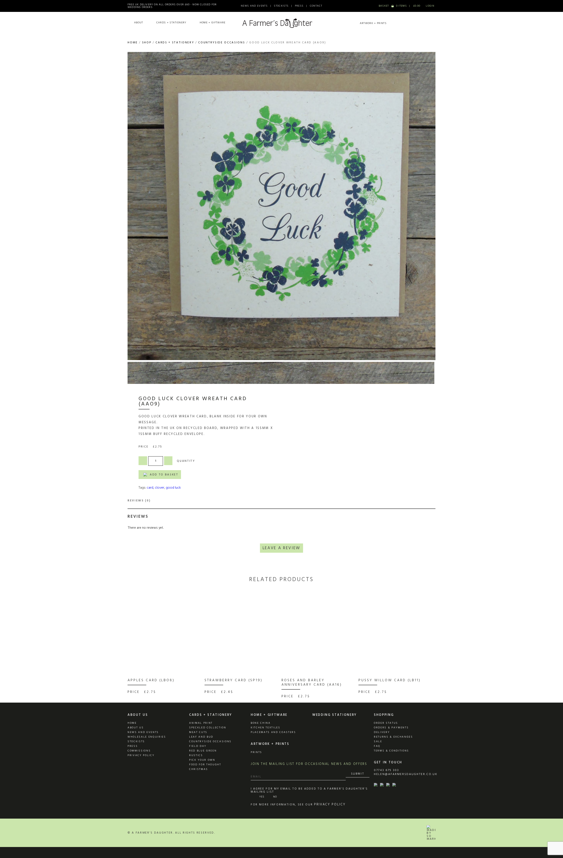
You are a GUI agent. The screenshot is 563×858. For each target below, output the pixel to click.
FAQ (377, 746)
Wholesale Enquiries (147, 737)
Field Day (198, 746)
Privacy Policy (141, 755)
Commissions (139, 751)
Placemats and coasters (273, 732)
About (138, 23)
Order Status (386, 723)
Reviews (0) (139, 500)
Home (133, 42)
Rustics (196, 755)
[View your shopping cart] (399, 6)
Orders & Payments (391, 727)
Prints (256, 752)
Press (299, 6)
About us (136, 727)
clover (159, 488)
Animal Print (201, 723)
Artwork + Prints (373, 23)
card (150, 488)
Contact (316, 6)
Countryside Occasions (221, 42)
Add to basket (164, 474)
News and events (143, 732)
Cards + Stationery (171, 23)
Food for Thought (205, 764)
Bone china (261, 723)
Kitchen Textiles (265, 727)
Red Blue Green (203, 751)
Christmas (198, 769)
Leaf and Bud (201, 737)
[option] (165, 647)
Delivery (382, 732)
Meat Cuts (198, 732)
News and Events (254, 6)
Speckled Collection (207, 727)
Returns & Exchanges (393, 737)
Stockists (281, 6)
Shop (147, 42)
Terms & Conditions (391, 751)
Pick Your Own (202, 760)
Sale (378, 741)
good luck (173, 488)
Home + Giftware (213, 23)
